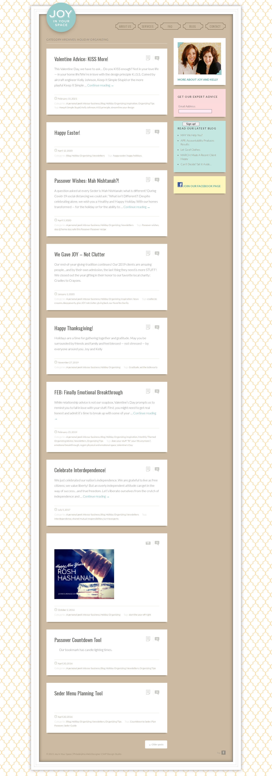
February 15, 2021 (67, 98)
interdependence (62, 518)
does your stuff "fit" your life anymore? (131, 440)
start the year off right (140, 614)
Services (147, 26)
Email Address (187, 106)
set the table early (149, 367)
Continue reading (100, 85)
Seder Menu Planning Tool (78, 693)
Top (218, 752)
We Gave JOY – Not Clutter (79, 254)
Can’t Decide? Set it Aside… (196, 164)
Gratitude (134, 367)
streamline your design (122, 107)
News (136, 298)
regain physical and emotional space (98, 445)
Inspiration (131, 103)
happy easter (119, 155)
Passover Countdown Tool (77, 639)
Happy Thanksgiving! (73, 328)
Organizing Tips (146, 103)
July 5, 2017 (64, 509)
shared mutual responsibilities (87, 518)
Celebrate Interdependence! (80, 470)
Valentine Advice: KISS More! (81, 59)
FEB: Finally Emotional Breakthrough (88, 392)
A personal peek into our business (83, 103)
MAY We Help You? (192, 135)
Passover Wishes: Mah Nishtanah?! (86, 180)
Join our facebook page (202, 186)
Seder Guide (70, 725)
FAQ (170, 26)
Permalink (149, 58)
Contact (215, 26)
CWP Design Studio (111, 754)
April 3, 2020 (64, 220)
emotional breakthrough (66, 445)
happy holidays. (134, 155)
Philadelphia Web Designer (87, 754)
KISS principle (103, 107)
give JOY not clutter (86, 302)
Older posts (156, 744)
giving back (102, 302)
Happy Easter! (67, 132)
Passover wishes (150, 225)
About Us (125, 26)
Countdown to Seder (140, 721)
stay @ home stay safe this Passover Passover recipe (80, 229)
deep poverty (69, 302)
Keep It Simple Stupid (70, 107)
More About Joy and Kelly (198, 79)
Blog (192, 26)
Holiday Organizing (116, 103)
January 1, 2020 (66, 294)
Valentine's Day (125, 445)
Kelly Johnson (88, 107)
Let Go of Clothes (190, 149)
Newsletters (98, 155)
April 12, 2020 (65, 150)
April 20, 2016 (65, 663)
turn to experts (111, 518)
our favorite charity (119, 302)
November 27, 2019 (68, 362)
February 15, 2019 (67, 432)
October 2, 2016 (66, 609)
